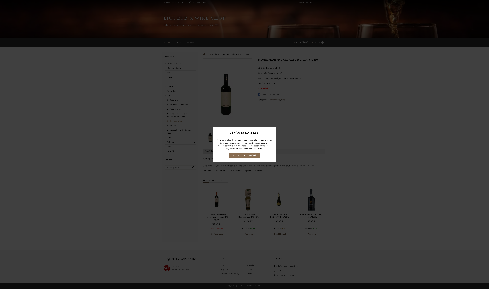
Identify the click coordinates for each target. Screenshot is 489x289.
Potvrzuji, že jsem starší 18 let (244, 155)
